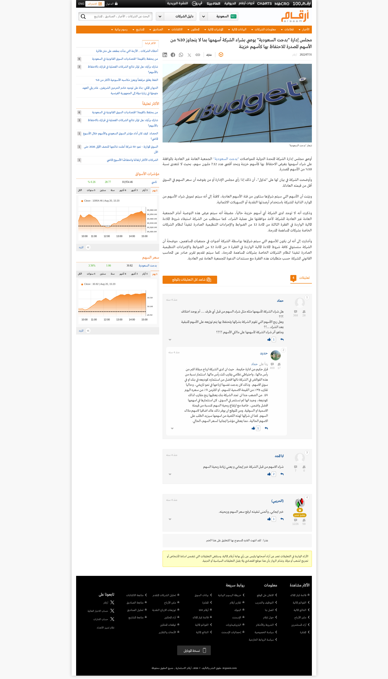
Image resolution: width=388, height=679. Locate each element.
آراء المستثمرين (298, 625)
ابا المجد (279, 456)
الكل (81, 191)
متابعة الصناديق (135, 603)
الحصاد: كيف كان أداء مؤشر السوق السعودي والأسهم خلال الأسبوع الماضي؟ (120, 136)
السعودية (222, 16)
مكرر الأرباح (300, 617)
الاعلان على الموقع (265, 595)
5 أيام (145, 191)
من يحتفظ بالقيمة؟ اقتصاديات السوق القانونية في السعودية (125, 59)
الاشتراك (92, 4)
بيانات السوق (202, 595)
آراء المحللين (170, 617)
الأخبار (305, 29)
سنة (112, 191)
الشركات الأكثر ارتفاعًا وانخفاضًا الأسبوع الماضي (132, 160)
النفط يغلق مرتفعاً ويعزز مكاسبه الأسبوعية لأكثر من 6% (127, 80)
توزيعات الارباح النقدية (164, 610)
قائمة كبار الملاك (298, 595)
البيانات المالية (238, 29)
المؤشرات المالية (215, 29)
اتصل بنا (269, 610)
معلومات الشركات (265, 29)
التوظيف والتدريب (264, 603)
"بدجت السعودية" (226, 159)
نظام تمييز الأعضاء (105, 627)
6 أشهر (122, 191)
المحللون (194, 29)
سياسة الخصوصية (264, 632)
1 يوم (154, 191)
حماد (280, 301)
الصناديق (157, 29)
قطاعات (289, 29)
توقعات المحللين (168, 625)
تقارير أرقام (235, 603)
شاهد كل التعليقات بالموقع (188, 279)
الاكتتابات (177, 29)
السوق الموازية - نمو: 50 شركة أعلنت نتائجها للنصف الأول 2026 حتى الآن (121, 149)
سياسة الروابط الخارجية (261, 640)
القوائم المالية (299, 603)
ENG (81, 3)
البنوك (237, 610)
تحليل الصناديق (135, 610)
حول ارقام (268, 617)
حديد (264, 353)
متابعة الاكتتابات (134, 595)
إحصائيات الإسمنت (231, 632)
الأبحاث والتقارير (167, 632)
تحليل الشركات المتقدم (164, 595)
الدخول (110, 4)
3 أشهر (134, 191)
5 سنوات (91, 191)
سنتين (102, 191)
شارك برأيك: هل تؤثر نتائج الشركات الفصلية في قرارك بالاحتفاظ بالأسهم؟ (123, 69)
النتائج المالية (300, 610)
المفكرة (303, 632)
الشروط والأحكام (265, 625)
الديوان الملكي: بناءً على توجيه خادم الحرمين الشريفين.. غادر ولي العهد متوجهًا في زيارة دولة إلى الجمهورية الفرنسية (120, 90)
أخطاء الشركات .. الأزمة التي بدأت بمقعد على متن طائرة (127, 51)
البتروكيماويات (233, 625)
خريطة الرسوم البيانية (229, 595)
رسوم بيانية (121, 29)
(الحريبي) (277, 501)
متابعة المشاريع (135, 617)
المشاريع (139, 29)
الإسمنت (236, 617)
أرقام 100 (204, 610)
